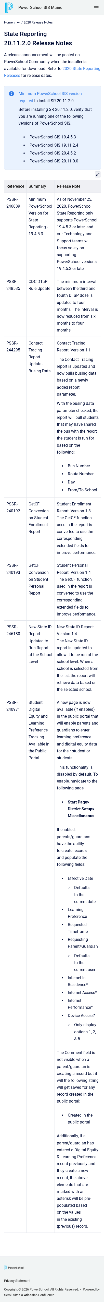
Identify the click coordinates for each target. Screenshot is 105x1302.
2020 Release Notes (38, 22)
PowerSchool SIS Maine (40, 7)
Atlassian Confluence (39, 1295)
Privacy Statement (17, 1281)
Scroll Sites (12, 1295)
